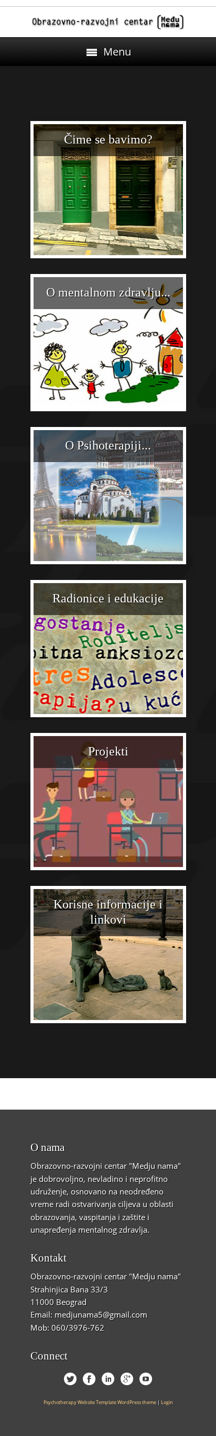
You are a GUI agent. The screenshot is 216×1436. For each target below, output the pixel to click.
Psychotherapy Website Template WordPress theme (100, 1402)
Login (167, 1402)
